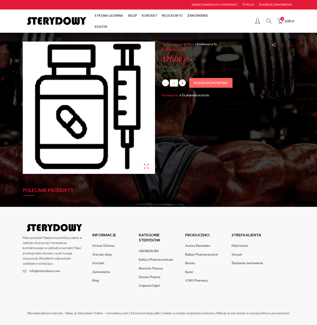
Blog (95, 280)
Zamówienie (101, 272)
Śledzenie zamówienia (247, 263)
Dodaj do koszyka (211, 83)
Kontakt (98, 263)
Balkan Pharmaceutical (201, 254)
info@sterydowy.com (45, 271)
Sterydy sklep (102, 254)
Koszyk (237, 254)
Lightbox (146, 166)
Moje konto (240, 245)
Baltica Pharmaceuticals (156, 259)
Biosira (190, 263)
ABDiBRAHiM (148, 251)
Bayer (189, 272)
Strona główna (172, 44)
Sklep (190, 44)
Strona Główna (103, 245)
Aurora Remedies (197, 245)
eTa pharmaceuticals (194, 95)
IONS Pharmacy (196, 280)
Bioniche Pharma (151, 268)
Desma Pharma (149, 277)
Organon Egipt (149, 285)
